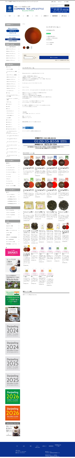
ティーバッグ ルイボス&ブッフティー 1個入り (50, 276)
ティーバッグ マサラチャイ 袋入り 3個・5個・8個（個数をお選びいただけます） (40, 190)
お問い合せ (53, 1)
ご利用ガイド (46, 15)
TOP (10, 15)
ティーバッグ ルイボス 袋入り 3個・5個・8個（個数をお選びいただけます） (65, 232)
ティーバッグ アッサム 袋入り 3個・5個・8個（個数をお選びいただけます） (28, 168)
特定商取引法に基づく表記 (64, 60)
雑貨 (28, 15)
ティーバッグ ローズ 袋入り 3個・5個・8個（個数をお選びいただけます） (52, 190)
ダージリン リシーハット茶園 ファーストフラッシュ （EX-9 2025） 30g (28, 212)
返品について (57, 60)
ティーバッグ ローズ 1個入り (34, 276)
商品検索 (66, 5)
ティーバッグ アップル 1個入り (65, 253)
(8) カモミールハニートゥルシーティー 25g (42, 231)
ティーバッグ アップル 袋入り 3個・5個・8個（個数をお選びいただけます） (28, 190)
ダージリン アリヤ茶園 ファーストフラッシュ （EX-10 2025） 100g (52, 212)
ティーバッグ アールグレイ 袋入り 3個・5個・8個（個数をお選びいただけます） (63, 168)
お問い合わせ (64, 15)
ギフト (37, 15)
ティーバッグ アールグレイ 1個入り (57, 253)
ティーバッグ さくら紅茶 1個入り (42, 276)
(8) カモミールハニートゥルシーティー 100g (57, 231)
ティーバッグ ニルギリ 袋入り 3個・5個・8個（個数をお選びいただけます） (52, 168)
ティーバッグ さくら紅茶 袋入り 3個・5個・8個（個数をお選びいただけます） (63, 190)
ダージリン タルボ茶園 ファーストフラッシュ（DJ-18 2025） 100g (34, 231)
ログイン (60, 1)
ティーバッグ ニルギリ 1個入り (50, 253)
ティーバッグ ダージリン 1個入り (42, 253)
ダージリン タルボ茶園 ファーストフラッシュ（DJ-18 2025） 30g (26, 231)
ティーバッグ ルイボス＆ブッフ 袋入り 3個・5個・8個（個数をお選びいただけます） (26, 254)
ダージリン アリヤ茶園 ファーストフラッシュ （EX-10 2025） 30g (40, 212)
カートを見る (66, 1)
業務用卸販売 (55, 15)
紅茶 (19, 15)
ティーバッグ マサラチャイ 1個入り (26, 276)
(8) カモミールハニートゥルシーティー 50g (50, 231)
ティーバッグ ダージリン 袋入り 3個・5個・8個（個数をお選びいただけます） (40, 168)
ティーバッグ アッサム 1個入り (34, 253)
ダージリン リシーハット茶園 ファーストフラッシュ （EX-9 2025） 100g (63, 212)
